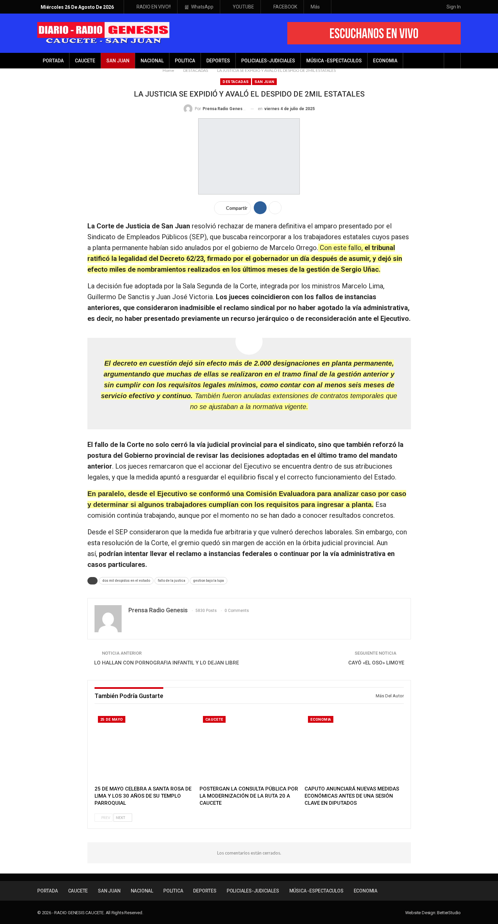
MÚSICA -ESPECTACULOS (334, 60)
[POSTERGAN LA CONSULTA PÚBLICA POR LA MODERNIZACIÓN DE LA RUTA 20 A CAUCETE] (249, 747)
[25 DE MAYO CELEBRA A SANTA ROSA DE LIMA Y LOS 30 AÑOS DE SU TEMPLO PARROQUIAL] (144, 747)
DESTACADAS (236, 82)
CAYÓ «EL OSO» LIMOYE (376, 663)
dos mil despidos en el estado (126, 580)
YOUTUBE (243, 6)
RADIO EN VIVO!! (154, 6)
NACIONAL (152, 60)
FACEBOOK (285, 6)
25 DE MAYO (111, 719)
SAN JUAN (117, 60)
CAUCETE (85, 60)
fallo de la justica (171, 580)
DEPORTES (218, 60)
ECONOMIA (385, 60)
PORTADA (53, 60)
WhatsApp (202, 6)
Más (316, 6)
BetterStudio (449, 912)
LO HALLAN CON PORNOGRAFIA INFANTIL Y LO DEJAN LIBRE (166, 663)
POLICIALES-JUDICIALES (268, 60)
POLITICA (185, 60)
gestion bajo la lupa (208, 580)
